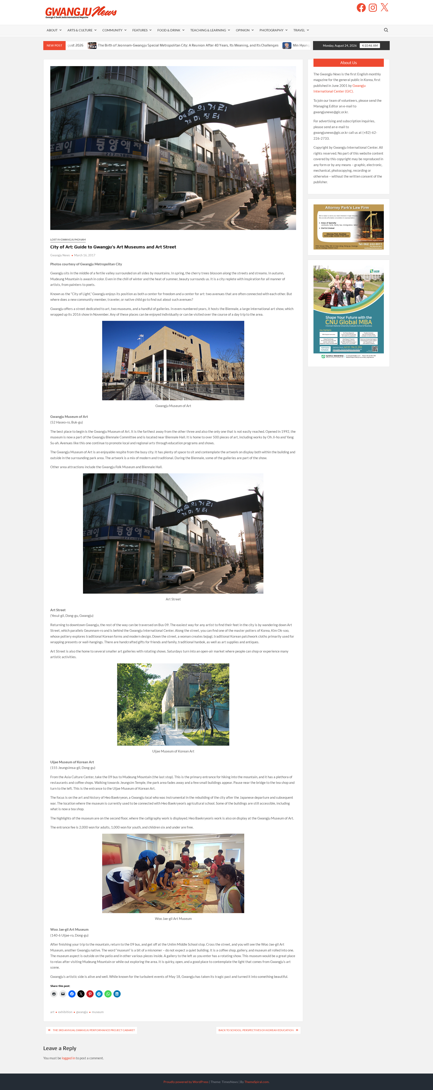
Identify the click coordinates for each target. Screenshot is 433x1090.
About (52, 30)
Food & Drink (168, 30)
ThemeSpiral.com (256, 1082)
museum (98, 1012)
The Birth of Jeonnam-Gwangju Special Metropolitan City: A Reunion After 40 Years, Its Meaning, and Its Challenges (136, 45)
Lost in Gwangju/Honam (68, 239)
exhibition (65, 1012)
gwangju (82, 1012)
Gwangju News (60, 255)
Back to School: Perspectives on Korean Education (256, 1030)
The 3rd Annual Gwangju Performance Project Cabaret (94, 1030)
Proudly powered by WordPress (186, 1082)
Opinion (243, 30)
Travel (299, 30)
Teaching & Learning (208, 30)
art (52, 1012)
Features (139, 30)
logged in (68, 1058)
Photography (271, 30)
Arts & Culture (79, 30)
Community (112, 30)
